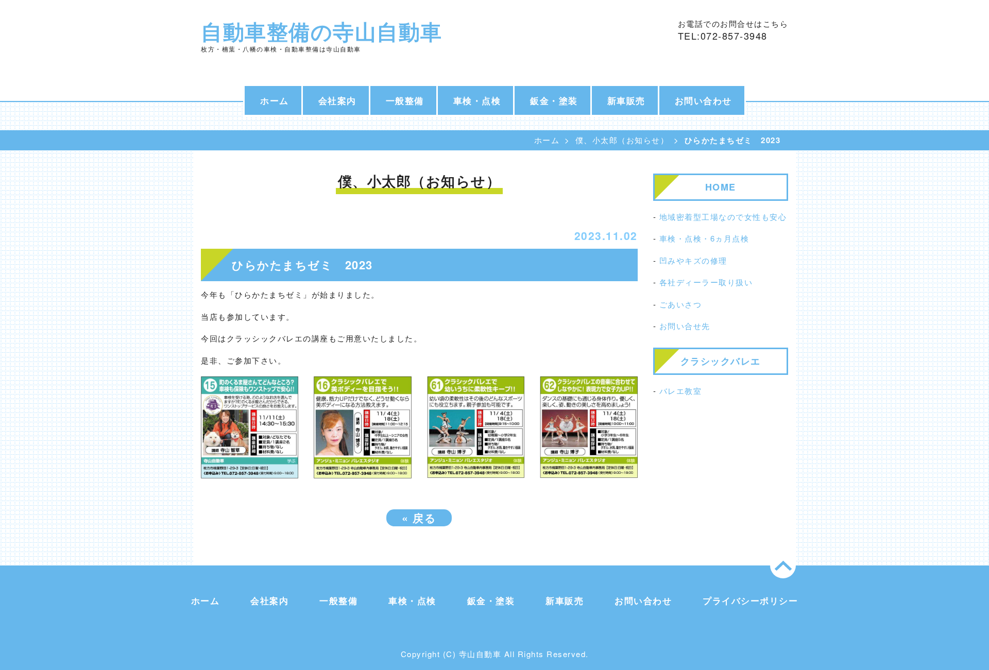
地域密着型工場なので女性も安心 (723, 216)
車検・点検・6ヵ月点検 (704, 238)
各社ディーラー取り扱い (706, 282)
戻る (419, 517)
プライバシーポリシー (750, 600)
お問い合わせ (703, 100)
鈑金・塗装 (554, 100)
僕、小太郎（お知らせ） (622, 139)
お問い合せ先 (684, 325)
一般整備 (405, 100)
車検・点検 (477, 100)
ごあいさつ (680, 304)
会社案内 (337, 100)
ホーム (274, 100)
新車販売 (626, 100)
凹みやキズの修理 (693, 260)
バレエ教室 (680, 390)
